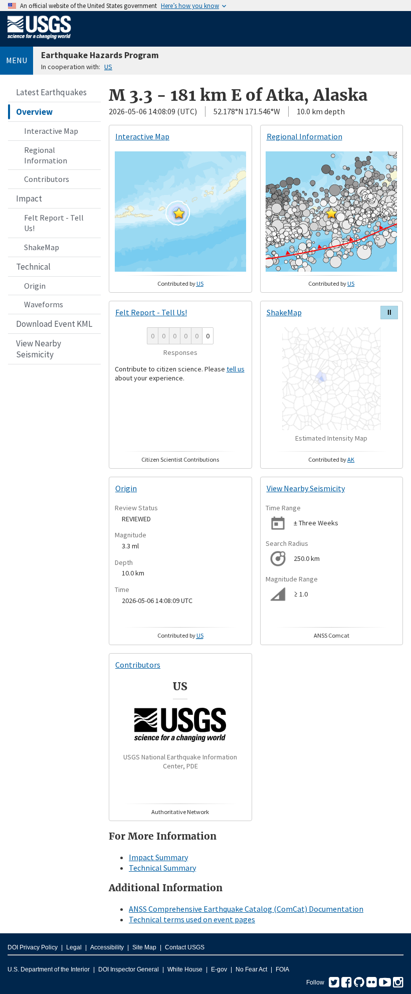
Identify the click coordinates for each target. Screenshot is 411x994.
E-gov (219, 969)
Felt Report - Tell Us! (54, 223)
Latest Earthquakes (51, 92)
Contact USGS (184, 947)
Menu (16, 60)
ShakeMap (41, 247)
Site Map (144, 947)
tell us (236, 368)
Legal (74, 947)
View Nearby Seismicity (38, 349)
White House (184, 969)
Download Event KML (54, 323)
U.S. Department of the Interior (49, 969)
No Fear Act (251, 969)
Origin (35, 286)
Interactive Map (51, 131)
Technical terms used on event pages (192, 919)
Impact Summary (158, 857)
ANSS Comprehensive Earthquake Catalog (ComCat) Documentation (246, 909)
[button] (179, 213)
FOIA (282, 969)
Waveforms (43, 304)
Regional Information (45, 155)
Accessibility (107, 947)
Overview (34, 111)
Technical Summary (162, 868)
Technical (33, 266)
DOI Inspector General (128, 969)
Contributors (46, 179)
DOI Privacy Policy (33, 947)
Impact (29, 198)
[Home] (39, 41)
